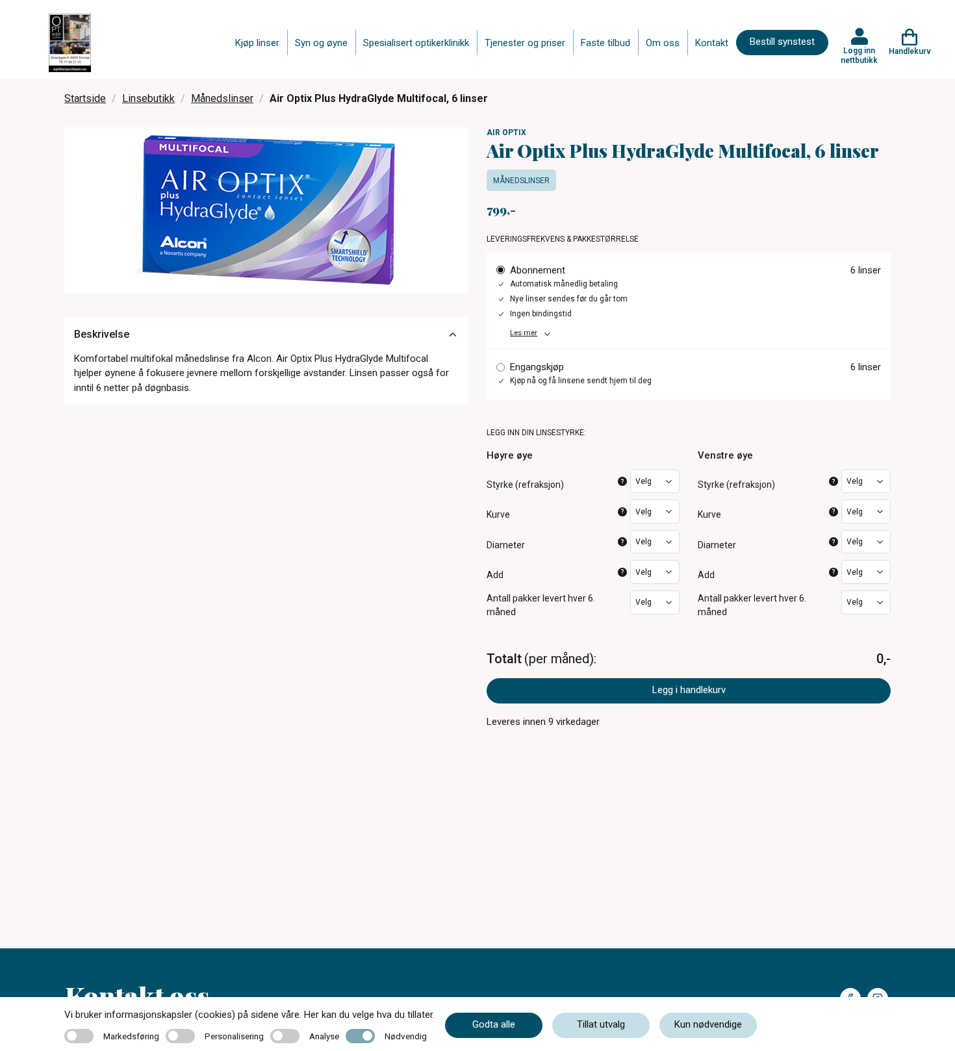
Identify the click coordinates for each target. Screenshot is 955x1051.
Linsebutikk (148, 98)
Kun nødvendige (708, 1024)
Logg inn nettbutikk (859, 55)
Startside (85, 98)
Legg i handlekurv (689, 690)
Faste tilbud (605, 43)
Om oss (663, 43)
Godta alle (493, 1024)
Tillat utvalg (601, 1024)
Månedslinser (222, 98)
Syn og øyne (321, 43)
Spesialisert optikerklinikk (416, 43)
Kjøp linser (257, 43)
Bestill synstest (782, 41)
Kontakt (711, 43)
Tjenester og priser (525, 43)
